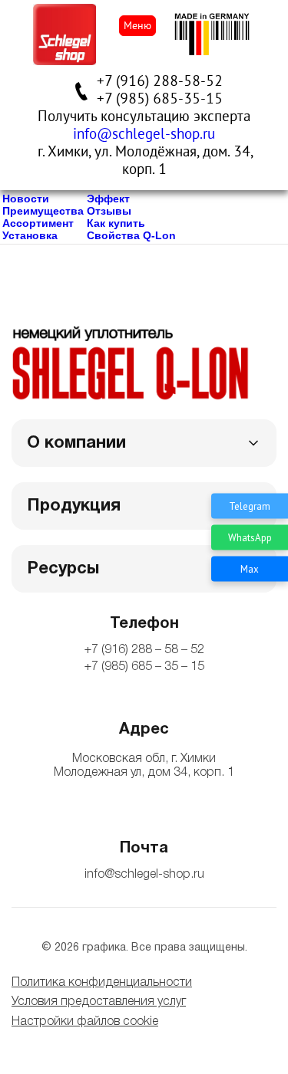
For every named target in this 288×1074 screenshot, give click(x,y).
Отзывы (109, 211)
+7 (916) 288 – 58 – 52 (144, 650)
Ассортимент (38, 223)
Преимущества (43, 211)
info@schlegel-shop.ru (144, 134)
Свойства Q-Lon (131, 235)
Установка (30, 235)
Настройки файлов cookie (85, 1022)
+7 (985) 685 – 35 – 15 (144, 667)
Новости (25, 198)
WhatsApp (250, 537)
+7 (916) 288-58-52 (160, 81)
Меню (137, 25)
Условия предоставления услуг (99, 1002)
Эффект (108, 198)
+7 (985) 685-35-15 (160, 98)
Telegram (249, 505)
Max (249, 568)
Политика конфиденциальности (102, 982)
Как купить (116, 223)
